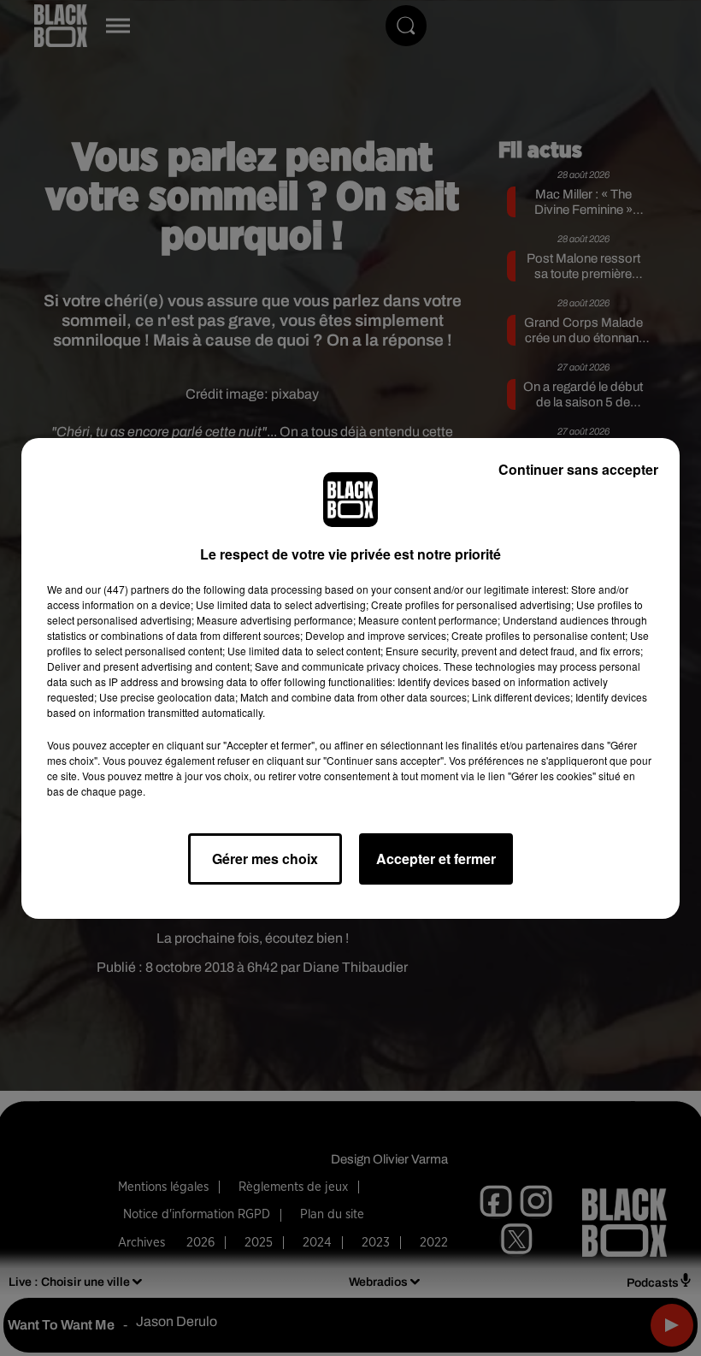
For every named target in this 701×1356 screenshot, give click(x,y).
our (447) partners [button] (127, 589)
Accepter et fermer (436, 858)
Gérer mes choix (265, 858)
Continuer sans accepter (578, 469)
